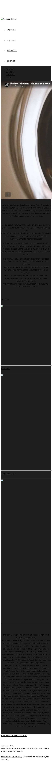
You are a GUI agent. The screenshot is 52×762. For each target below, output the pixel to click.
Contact (11, 61)
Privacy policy (17, 757)
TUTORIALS (12, 51)
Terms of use (6, 757)
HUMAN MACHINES (8, 474)
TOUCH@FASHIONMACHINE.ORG (14, 736)
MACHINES (11, 40)
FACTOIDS (11, 30)
